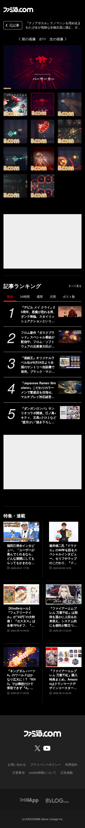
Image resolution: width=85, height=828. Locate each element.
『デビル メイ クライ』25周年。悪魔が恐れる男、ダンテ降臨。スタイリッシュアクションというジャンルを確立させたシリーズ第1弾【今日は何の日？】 (38, 314)
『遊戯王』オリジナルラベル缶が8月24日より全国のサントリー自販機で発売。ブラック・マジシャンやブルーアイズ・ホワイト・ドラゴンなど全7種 (38, 365)
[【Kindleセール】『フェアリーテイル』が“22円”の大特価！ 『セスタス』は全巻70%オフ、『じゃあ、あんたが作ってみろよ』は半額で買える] (21, 594)
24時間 (25, 296)
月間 (53, 296)
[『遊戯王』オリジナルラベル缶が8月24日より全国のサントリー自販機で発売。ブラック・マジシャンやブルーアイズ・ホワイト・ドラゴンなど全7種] (70, 362)
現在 (10, 296)
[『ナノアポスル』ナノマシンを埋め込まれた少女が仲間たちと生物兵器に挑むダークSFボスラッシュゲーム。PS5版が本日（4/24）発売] (15, 104)
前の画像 (29, 38)
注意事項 (18, 772)
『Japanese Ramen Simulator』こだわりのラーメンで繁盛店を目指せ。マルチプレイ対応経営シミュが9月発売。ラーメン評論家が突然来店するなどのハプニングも (38, 390)
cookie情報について (42, 772)
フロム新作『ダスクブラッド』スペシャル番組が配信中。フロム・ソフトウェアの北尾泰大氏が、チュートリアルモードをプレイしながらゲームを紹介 (37, 339)
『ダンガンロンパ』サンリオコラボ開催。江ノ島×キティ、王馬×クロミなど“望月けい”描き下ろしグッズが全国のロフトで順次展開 (38, 415)
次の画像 (56, 38)
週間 (40, 296)
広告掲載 (67, 772)
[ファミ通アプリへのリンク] (29, 800)
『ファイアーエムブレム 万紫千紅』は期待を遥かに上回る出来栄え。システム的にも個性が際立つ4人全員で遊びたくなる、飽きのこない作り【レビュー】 (63, 617)
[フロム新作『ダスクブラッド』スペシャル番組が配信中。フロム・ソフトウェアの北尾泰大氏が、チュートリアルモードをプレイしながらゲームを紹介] (70, 336)
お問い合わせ (17, 764)
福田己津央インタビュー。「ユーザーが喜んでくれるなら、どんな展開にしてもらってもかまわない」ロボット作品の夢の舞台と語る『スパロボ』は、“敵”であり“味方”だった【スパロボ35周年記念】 (21, 554)
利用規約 (71, 764)
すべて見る (75, 285)
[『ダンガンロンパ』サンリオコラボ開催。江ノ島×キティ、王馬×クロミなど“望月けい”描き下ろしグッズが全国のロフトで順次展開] (70, 412)
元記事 (14, 25)
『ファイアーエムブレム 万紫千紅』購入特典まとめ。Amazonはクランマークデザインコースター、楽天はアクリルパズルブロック (63, 679)
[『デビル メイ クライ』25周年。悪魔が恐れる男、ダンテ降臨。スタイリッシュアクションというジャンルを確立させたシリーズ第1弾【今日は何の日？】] (70, 311)
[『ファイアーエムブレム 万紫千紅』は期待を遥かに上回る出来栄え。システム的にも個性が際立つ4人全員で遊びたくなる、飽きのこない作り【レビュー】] (64, 594)
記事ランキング (22, 286)
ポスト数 (69, 296)
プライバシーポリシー (45, 764)
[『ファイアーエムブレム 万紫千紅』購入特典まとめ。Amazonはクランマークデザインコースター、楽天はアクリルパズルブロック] (64, 657)
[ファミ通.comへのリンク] (18, 9)
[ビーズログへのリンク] (57, 800)
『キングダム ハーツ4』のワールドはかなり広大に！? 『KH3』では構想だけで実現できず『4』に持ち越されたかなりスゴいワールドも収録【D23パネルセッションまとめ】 (21, 679)
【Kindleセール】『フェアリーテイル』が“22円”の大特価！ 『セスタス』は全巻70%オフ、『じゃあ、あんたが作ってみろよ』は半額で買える (21, 617)
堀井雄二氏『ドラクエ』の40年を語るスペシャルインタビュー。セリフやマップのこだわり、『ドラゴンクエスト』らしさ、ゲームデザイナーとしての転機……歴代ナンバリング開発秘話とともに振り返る (63, 554)
